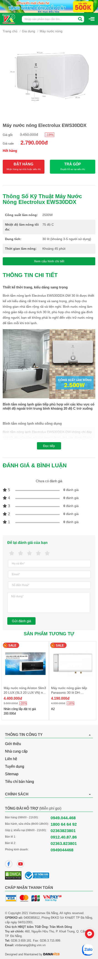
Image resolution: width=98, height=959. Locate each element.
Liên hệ (11, 759)
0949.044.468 (63, 818)
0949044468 (62, 850)
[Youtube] (20, 864)
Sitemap (11, 774)
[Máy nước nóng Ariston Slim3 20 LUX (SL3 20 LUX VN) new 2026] (25, 663)
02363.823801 (64, 843)
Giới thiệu (13, 744)
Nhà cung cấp (16, 751)
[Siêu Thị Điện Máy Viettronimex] (9, 18)
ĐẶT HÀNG (24, 166)
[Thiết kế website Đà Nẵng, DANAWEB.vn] (51, 954)
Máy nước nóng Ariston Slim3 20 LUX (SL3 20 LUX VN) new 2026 (25, 692)
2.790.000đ (34, 143)
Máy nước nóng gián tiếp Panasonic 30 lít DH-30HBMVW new (69, 692)
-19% (49, 135)
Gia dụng (28, 31)
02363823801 (63, 830)
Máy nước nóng (51, 31)
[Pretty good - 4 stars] (38, 553)
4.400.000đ (13, 698)
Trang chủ (10, 31)
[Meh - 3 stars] (29, 553)
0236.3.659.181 (21, 940)
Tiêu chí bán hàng (19, 782)
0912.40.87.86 (64, 837)
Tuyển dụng (14, 766)
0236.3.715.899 (50, 940)
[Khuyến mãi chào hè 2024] (49, 6)
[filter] (80, 19)
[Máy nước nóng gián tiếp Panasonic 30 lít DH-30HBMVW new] (72, 663)
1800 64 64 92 (64, 824)
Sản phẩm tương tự (49, 633)
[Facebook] (8, 864)
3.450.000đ (29, 135)
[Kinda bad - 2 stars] (20, 553)
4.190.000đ (60, 698)
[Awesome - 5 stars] (47, 553)
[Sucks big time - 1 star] (11, 553)
